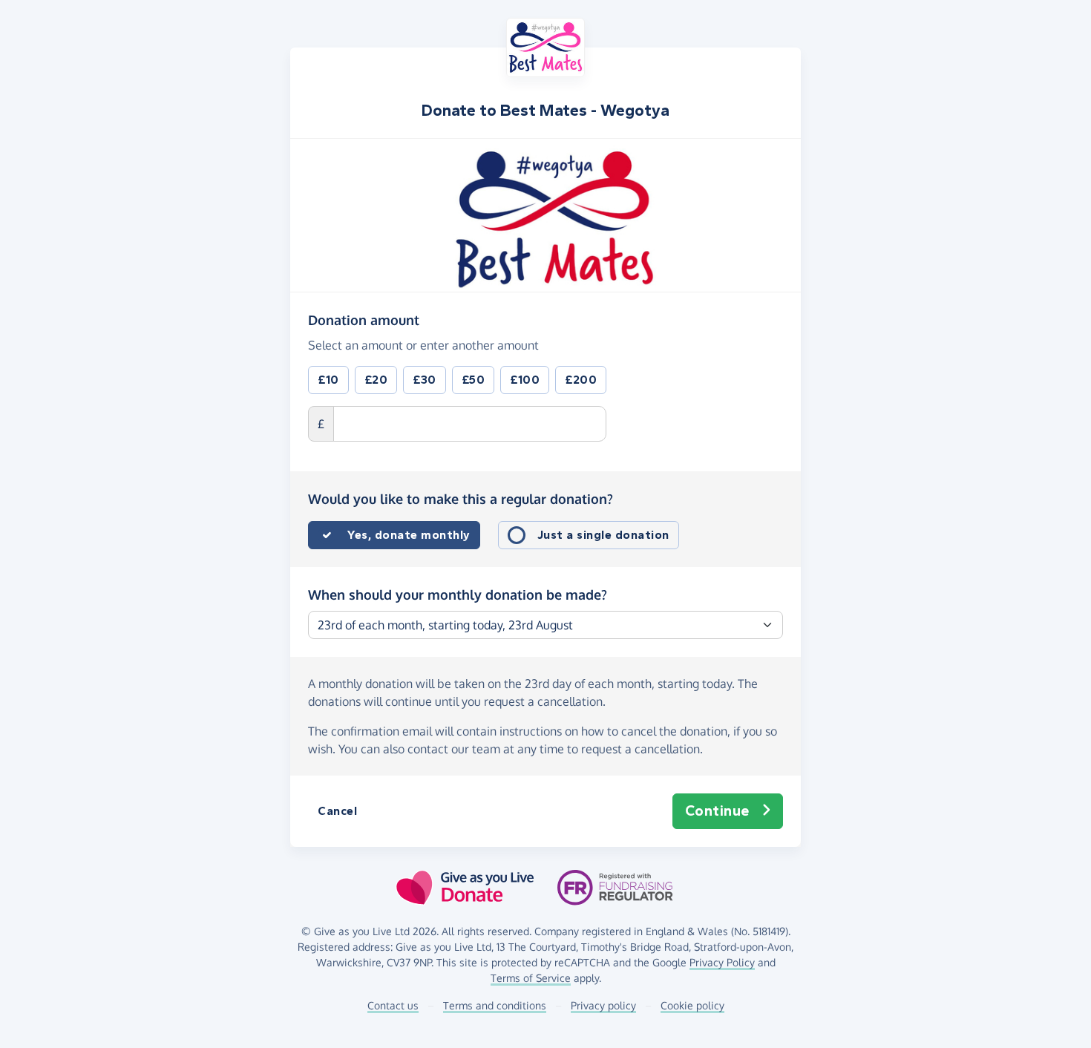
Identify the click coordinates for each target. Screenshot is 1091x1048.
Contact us (393, 1005)
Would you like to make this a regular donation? (460, 499)
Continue (717, 810)
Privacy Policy (722, 962)
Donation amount (363, 319)
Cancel (337, 811)
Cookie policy (692, 1005)
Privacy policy (603, 1005)
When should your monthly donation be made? (457, 594)
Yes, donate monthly (409, 535)
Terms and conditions (494, 1005)
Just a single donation (603, 535)
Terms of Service (531, 978)
